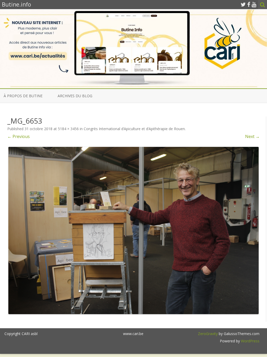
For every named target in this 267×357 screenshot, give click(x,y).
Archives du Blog (75, 95)
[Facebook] (248, 4)
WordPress (249, 340)
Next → (252, 136)
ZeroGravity (208, 333)
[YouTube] (254, 4)
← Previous (18, 136)
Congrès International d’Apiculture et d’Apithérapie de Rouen (134, 128)
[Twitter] (243, 4)
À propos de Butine (23, 95)
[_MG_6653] (133, 230)
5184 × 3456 (68, 128)
